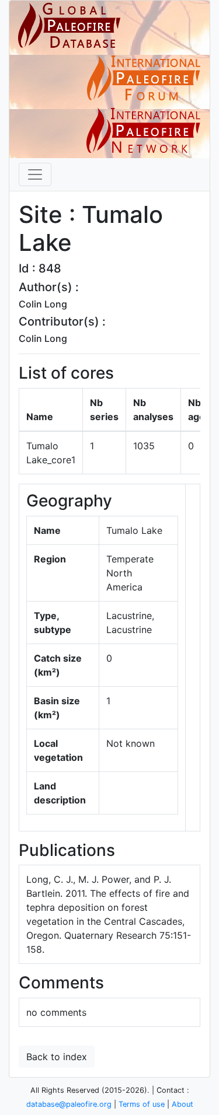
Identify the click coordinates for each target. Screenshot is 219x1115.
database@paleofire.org (69, 1104)
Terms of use (142, 1104)
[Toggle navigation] (35, 174)
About (182, 1104)
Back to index (56, 1056)
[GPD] (69, 26)
